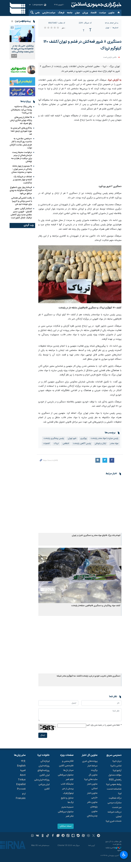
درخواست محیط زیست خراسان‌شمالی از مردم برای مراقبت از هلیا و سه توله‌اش (21, 157)
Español (21, 784)
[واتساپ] (32, 835)
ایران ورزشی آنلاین (44, 787)
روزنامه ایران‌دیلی (42, 780)
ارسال (42, 735)
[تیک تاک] (48, 835)
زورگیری (83, 438)
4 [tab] (12, 21)
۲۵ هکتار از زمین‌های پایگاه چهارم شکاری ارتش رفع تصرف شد (21, 120)
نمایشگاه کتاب (67, 784)
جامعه (69, 13)
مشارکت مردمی (114, 803)
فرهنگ (61, 13)
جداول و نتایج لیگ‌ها (67, 800)
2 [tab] (19, 21)
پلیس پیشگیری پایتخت (54, 438)
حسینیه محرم (67, 807)
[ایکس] (93, 835)
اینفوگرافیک (68, 793)
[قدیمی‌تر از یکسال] (79, 505)
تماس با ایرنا (115, 766)
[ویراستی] (58, 835)
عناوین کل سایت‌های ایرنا (90, 777)
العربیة (23, 770)
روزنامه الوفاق (43, 770)
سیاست (102, 13)
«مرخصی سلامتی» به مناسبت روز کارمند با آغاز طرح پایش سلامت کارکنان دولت (21, 143)
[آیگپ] (73, 835)
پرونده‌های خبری (89, 761)
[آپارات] (83, 835)
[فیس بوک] (53, 835)
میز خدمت (116, 807)
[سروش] (63, 835)
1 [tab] (23, 21)
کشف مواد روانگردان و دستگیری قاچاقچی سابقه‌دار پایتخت (95, 605)
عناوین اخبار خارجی (92, 795)
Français (21, 798)
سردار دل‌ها (68, 770)
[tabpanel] (22, 42)
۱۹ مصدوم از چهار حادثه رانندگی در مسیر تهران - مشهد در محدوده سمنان (21, 169)
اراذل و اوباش (100, 443)
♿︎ (124, 854)
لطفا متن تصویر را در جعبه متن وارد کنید (103, 725)
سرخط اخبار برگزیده (92, 768)
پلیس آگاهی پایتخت (82, 443)
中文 (23, 761)
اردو (24, 794)
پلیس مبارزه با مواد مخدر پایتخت (104, 438)
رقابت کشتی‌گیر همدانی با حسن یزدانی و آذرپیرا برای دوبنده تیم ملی (21, 201)
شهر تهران (72, 438)
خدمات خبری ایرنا (113, 821)
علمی (37, 13)
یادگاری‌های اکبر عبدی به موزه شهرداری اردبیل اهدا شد (21, 131)
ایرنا (95, 5)
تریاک (56, 443)
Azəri (23, 775)
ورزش (85, 13)
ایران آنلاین (45, 775)
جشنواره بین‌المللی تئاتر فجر (65, 814)
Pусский (21, 789)
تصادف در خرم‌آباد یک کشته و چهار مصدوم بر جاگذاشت (22, 180)
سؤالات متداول (114, 775)
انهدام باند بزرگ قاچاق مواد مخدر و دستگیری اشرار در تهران (96, 535)
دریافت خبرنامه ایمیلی (114, 814)
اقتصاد (93, 13)
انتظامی (66, 443)
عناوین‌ (111, 13)
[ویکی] (37, 835)
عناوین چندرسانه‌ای (92, 814)
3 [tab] (16, 21)
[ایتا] (68, 835)
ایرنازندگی (45, 761)
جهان (77, 13)
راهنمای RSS (115, 780)
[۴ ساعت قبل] (22, 33)
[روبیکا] (88, 835)
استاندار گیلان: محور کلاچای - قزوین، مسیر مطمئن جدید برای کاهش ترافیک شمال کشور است (21, 213)
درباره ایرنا (116, 761)
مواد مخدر (114, 443)
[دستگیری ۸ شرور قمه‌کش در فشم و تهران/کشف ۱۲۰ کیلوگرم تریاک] (79, 153)
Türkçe (22, 780)
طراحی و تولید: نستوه (113, 849)
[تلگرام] (98, 835)
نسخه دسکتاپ (66, 826)
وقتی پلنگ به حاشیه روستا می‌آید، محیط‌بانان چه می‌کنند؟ (21, 110)
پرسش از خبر (67, 789)
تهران (107, 27)
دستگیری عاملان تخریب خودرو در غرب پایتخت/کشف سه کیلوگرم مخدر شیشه (88, 676)
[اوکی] (42, 835)
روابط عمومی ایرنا (113, 784)
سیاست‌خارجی (48, 13)
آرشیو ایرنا (117, 770)
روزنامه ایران (44, 766)
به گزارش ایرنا (114, 80)
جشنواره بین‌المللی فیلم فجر (65, 777)
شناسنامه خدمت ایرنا (114, 791)
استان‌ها (115, 27)
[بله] (78, 835)
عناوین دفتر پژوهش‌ (92, 804)
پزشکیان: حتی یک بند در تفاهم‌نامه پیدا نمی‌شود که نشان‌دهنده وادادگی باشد (22, 49)
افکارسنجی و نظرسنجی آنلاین (66, 763)
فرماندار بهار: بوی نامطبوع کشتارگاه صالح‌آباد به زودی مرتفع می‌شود (21, 190)
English (21, 766)
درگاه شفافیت (115, 798)
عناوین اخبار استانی (92, 786)
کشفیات (46, 443)
